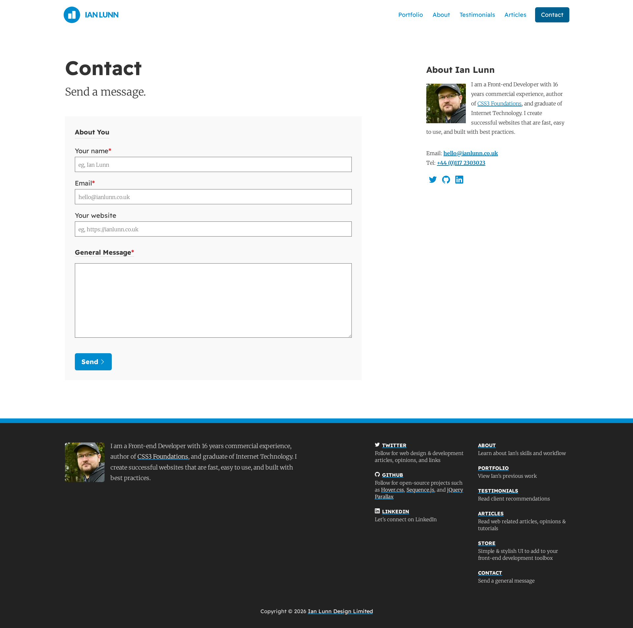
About (441, 14)
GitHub (392, 475)
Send (89, 361)
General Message (104, 252)
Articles (515, 14)
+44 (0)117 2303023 (461, 162)
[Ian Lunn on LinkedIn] (459, 179)
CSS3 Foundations (499, 103)
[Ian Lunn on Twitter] (432, 179)
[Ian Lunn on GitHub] (446, 179)
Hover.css (392, 490)
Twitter (394, 445)
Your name (93, 151)
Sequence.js (420, 490)
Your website (95, 215)
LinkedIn (395, 511)
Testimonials (477, 14)
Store (487, 543)
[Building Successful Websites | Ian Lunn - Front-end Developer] (91, 15)
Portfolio (410, 14)
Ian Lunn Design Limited (340, 611)
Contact (552, 14)
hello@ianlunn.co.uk (470, 153)
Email (85, 183)
